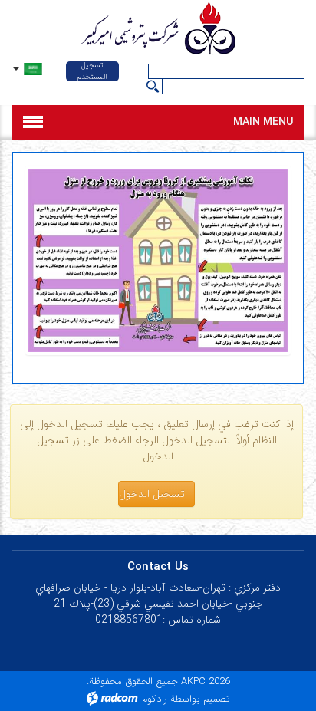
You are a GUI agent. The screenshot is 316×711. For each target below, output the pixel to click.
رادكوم (154, 699)
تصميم (216, 699)
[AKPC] (158, 30)
